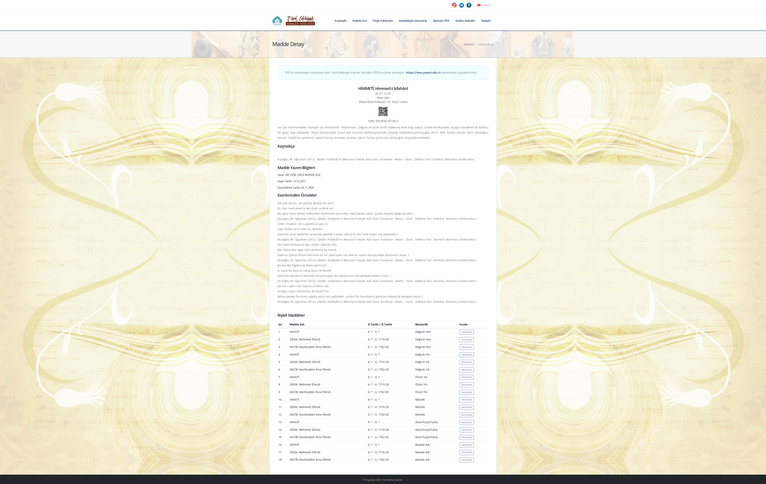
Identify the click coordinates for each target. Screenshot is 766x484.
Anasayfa (340, 21)
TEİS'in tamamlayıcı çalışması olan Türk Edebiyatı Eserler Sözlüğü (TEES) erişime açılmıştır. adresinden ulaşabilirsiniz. (381, 72)
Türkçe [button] (485, 5)
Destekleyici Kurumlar (413, 21)
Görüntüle (466, 331)
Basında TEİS (441, 21)
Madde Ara (359, 21)
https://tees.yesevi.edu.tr (423, 72)
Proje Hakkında (383, 21)
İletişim (486, 21)
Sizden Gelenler (465, 21)
